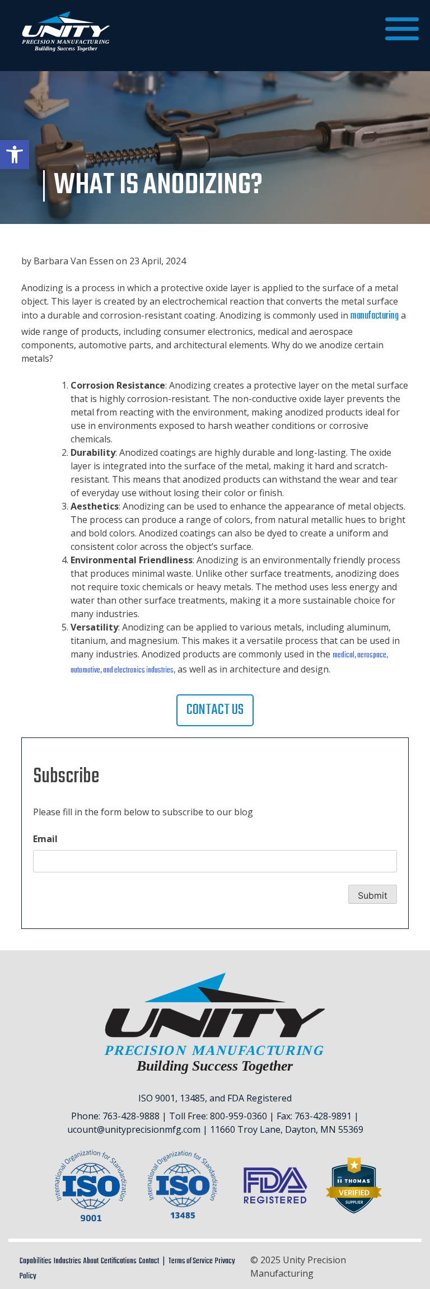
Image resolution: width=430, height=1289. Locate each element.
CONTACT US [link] (215, 710)
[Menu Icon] (402, 29)
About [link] (91, 1261)
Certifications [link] (119, 1261)
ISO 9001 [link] (156, 1098)
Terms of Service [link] (191, 1261)
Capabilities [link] (36, 1261)
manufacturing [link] (374, 316)
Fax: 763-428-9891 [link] (314, 1116)
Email (45, 839)
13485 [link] (192, 1098)
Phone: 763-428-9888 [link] (115, 1116)
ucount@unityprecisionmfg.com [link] (133, 1129)
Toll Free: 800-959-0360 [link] (218, 1116)
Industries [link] (67, 1261)
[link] (14, 154)
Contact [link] (149, 1261)
